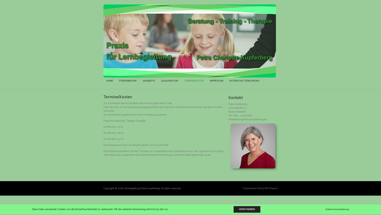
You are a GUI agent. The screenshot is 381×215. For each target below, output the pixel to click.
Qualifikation (169, 80)
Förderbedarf (128, 80)
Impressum (216, 80)
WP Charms (271, 188)
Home (109, 80)
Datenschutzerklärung (244, 80)
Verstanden (247, 209)
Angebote (149, 80)
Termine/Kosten (194, 80)
